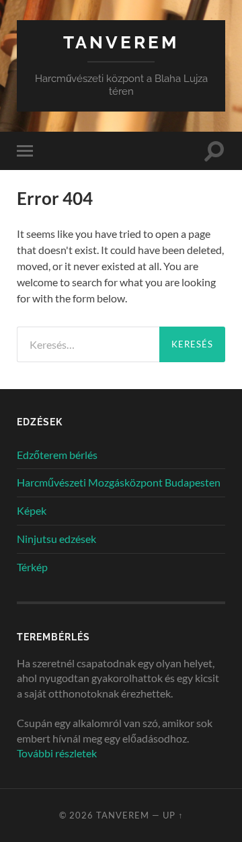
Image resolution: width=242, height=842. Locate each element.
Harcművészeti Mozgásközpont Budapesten (118, 482)
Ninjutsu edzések (56, 538)
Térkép (32, 566)
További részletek (57, 753)
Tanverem (121, 42)
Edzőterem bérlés (57, 454)
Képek (31, 510)
